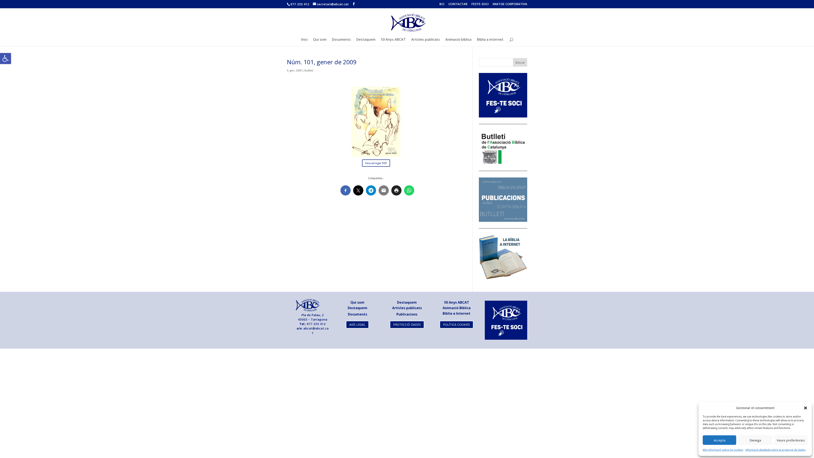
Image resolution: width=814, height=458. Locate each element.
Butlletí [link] (308, 70)
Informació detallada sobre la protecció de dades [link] (775, 450)
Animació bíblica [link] (458, 40)
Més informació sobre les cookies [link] (723, 450)
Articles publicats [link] (425, 40)
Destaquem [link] (365, 40)
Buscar (520, 62)
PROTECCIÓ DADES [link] (407, 325)
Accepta (719, 440)
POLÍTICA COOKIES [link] (456, 325)
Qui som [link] (319, 40)
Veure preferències (791, 440)
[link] (5, 58)
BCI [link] (441, 4)
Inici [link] (304, 40)
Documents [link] (341, 40)
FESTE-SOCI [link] (480, 4)
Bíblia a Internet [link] (456, 313)
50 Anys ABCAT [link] (393, 40)
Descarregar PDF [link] (376, 163)
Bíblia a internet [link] (490, 40)
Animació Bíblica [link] (457, 308)
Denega (755, 440)
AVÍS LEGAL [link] (357, 325)
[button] (805, 408)
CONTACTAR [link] (457, 4)
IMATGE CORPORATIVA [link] (510, 4)
